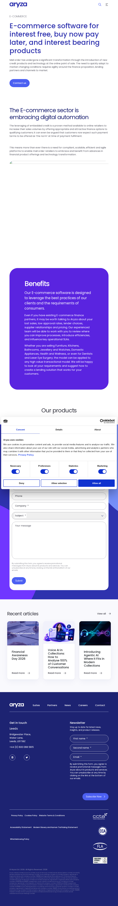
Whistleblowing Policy (19, 839)
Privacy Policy (17, 815)
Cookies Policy (31, 815)
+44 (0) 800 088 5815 (21, 747)
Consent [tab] (20, 429)
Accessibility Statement (21, 827)
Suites (36, 705)
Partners (52, 705)
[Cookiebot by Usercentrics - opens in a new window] (102, 421)
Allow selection (59, 483)
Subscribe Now (94, 796)
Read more (18, 673)
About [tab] (97, 429)
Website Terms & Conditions (52, 815)
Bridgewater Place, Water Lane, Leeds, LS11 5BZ (20, 738)
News (68, 705)
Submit (18, 580)
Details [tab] (59, 429)
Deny (21, 483)
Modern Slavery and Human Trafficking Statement (55, 827)
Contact (100, 705)
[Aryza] (18, 4)
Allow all (96, 483)
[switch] (44, 471)
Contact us (19, 83)
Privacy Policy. (26, 454)
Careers (83, 705)
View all (101, 613)
